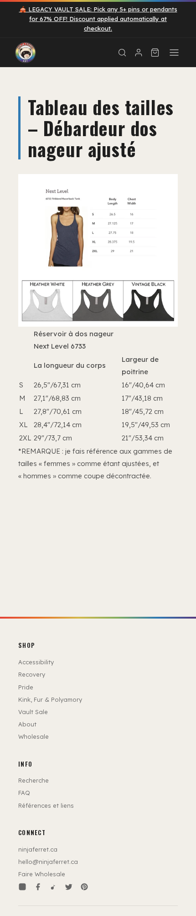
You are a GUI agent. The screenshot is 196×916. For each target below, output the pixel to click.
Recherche (33, 780)
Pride (25, 687)
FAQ (24, 792)
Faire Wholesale (41, 874)
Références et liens (46, 805)
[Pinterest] (84, 887)
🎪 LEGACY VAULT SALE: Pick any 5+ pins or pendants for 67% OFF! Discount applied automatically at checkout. (98, 18)
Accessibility (36, 662)
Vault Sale (33, 711)
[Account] (138, 52)
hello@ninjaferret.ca (48, 861)
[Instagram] (22, 887)
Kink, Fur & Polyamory (50, 699)
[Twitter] (69, 887)
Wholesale (33, 736)
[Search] (122, 52)
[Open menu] (174, 52)
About (27, 724)
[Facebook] (38, 887)
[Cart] (155, 52)
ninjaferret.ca (37, 849)
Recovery (31, 674)
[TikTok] (53, 887)
